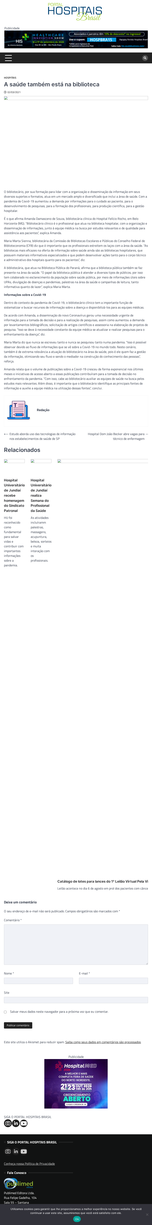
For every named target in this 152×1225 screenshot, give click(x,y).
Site (6, 992)
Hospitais (10, 77)
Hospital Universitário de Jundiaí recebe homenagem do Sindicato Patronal (14, 495)
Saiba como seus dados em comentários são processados (103, 1042)
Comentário (13, 920)
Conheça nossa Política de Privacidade (29, 1163)
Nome (9, 973)
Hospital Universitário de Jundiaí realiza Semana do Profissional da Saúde (41, 495)
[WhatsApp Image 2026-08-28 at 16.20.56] (76, 1107)
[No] (147, 1214)
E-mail (84, 973)
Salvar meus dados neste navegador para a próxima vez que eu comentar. (59, 1011)
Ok (77, 1219)
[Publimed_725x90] (76, 47)
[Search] (145, 58)
